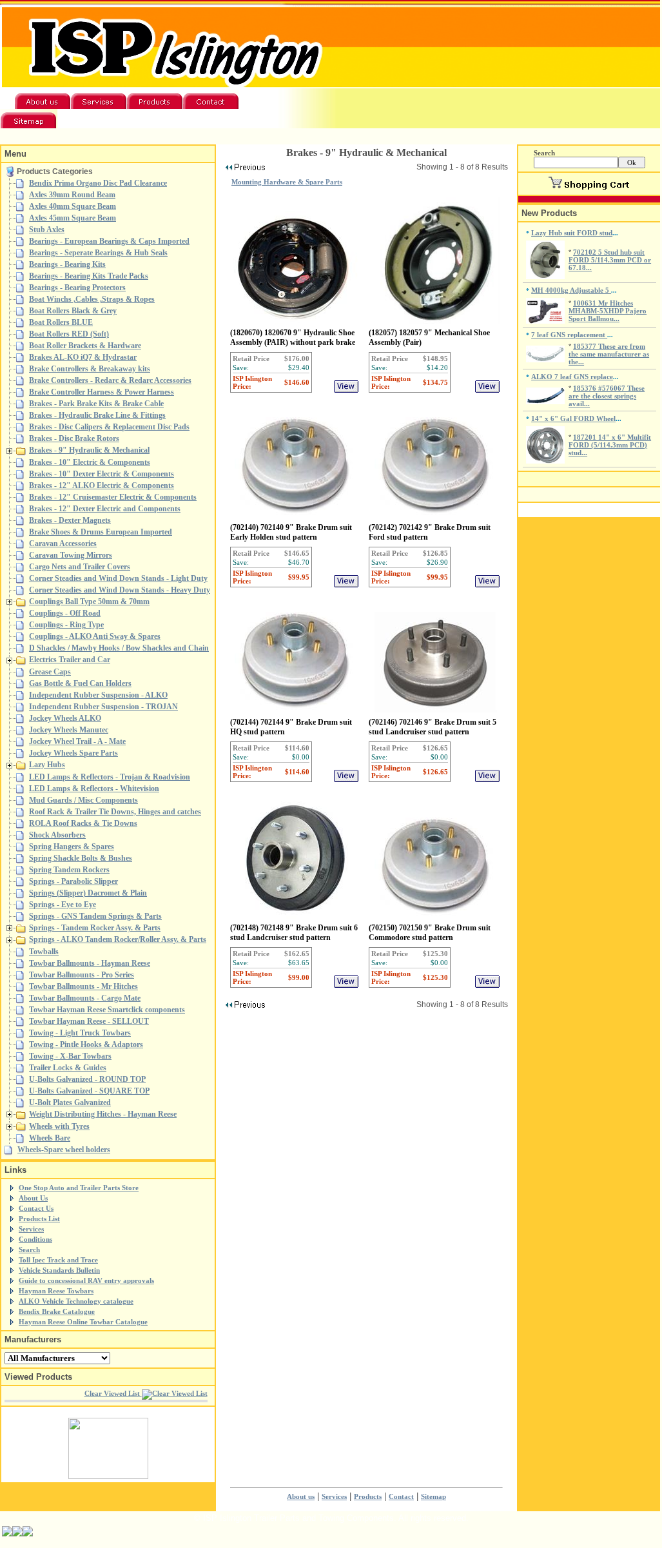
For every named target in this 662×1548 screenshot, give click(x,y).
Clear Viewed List (113, 1393)
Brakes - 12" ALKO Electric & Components (101, 485)
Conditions (35, 1239)
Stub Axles (46, 229)
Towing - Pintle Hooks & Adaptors (86, 1044)
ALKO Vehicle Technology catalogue (76, 1301)
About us (301, 1496)
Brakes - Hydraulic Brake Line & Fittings (97, 415)
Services (31, 1229)
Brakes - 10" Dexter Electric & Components (101, 473)
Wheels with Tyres (59, 1126)
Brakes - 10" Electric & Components (89, 462)
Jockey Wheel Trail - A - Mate (77, 741)
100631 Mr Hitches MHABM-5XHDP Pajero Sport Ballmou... (608, 310)
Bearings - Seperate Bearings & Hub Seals (98, 252)
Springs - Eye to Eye (62, 904)
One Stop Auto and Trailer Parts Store (79, 1187)
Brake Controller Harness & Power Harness (101, 392)
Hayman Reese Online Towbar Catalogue (83, 1322)
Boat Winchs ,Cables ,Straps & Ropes (92, 299)
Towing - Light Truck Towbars (80, 1032)
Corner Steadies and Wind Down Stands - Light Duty (118, 578)
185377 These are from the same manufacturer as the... (609, 354)
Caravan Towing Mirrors (70, 555)
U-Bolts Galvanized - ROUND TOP (87, 1079)
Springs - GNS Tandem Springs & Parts (95, 916)
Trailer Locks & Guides (67, 1067)
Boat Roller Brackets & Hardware (85, 345)
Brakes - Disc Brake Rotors (74, 438)
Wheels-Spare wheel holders (63, 1149)
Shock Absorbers (57, 834)
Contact (401, 1496)
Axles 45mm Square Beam (72, 217)
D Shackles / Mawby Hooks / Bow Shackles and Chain (119, 647)
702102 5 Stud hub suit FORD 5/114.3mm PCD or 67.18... (610, 259)
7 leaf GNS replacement (569, 334)
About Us (33, 1198)
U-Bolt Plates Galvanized (70, 1102)
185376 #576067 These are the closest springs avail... (607, 395)
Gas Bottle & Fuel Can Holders (80, 683)
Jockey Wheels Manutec (68, 729)
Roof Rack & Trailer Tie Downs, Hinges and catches (115, 811)
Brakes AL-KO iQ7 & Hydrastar (83, 357)
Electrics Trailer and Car (69, 659)
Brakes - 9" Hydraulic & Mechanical (89, 450)
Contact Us (36, 1208)
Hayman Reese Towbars (56, 1291)
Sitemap (433, 1496)
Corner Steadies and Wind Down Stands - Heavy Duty (119, 589)
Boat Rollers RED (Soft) (69, 333)
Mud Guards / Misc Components (83, 800)
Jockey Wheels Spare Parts (73, 753)
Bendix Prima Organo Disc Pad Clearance (98, 183)
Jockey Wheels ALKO (65, 718)
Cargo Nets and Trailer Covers (79, 566)
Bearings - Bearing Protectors (77, 287)
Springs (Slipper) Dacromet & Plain (88, 892)
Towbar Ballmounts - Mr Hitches (83, 986)
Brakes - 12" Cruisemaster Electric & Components (113, 497)
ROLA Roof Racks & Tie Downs (83, 823)
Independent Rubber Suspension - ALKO (98, 695)
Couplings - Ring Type (66, 624)
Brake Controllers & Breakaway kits (89, 368)
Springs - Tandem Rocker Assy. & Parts (95, 927)
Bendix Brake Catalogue (57, 1311)
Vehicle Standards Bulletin (59, 1270)
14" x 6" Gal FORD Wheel (573, 418)
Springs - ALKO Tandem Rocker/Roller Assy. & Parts (117, 939)
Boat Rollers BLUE (61, 322)
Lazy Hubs (47, 764)
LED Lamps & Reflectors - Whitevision (94, 788)
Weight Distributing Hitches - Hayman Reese (103, 1114)
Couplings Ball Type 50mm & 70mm (89, 601)
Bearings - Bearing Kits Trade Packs (88, 275)
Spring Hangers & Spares (71, 846)
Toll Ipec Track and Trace (58, 1260)
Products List (39, 1218)
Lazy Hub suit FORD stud (571, 233)
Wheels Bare (49, 1137)
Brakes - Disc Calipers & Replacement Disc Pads (109, 426)
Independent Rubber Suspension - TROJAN (103, 706)
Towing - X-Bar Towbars (70, 1056)
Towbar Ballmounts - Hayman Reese (89, 963)
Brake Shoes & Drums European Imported (100, 531)
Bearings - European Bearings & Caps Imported (109, 241)
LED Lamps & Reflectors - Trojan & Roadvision (109, 776)
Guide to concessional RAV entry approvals (86, 1280)
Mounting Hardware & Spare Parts (286, 182)
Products (368, 1496)
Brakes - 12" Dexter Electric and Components (104, 508)
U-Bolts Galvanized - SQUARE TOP (89, 1090)
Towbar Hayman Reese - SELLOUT (89, 1021)
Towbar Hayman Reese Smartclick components (107, 1009)
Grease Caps (50, 671)
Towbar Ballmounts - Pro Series (81, 974)
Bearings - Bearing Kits (67, 264)
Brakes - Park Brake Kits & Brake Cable (96, 403)
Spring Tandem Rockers (69, 869)
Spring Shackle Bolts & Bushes (80, 858)
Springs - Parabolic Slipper (73, 881)
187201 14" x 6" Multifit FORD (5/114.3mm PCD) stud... (610, 444)
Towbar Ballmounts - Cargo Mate (85, 998)
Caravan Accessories (63, 543)
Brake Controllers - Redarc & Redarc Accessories (110, 380)
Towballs (44, 951)
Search (29, 1249)
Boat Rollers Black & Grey (73, 310)
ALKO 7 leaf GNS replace (572, 376)
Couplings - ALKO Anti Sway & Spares (95, 636)
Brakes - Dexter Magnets (70, 520)
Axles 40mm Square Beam (72, 206)
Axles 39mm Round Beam (72, 194)
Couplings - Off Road (65, 613)
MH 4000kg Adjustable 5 (571, 290)
